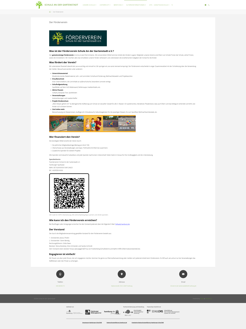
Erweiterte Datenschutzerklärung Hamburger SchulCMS (148, 322)
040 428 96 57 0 (60, 286)
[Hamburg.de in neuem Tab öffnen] (112, 312)
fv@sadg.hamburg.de (122, 224)
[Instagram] (205, 5)
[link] (172, 5)
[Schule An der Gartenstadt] (39, 5)
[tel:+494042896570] (208, 5)
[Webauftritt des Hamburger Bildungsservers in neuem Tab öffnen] (93, 312)
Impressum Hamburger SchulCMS (92, 322)
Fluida (202, 299)
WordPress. (208, 299)
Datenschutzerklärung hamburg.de (117, 322)
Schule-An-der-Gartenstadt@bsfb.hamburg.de (183, 286)
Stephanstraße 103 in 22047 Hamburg (121, 286)
